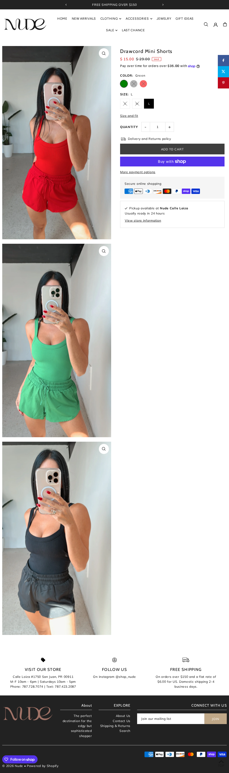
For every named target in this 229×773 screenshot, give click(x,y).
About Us (123, 716)
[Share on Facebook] (223, 60)
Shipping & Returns (115, 726)
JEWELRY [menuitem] (164, 19)
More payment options (137, 172)
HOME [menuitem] (62, 19)
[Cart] (225, 24)
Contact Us (121, 721)
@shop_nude (126, 677)
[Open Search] (206, 24)
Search (124, 731)
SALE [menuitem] (110, 30)
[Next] (163, 4)
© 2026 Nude (13, 766)
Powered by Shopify (43, 766)
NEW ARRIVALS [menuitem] (84, 19)
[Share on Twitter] (223, 71)
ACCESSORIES (137, 19)
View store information (143, 220)
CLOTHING (109, 19)
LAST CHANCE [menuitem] (133, 30)
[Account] (216, 25)
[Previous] (66, 4)
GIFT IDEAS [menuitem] (185, 19)
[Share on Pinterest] (223, 82)
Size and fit (129, 116)
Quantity (129, 127)
